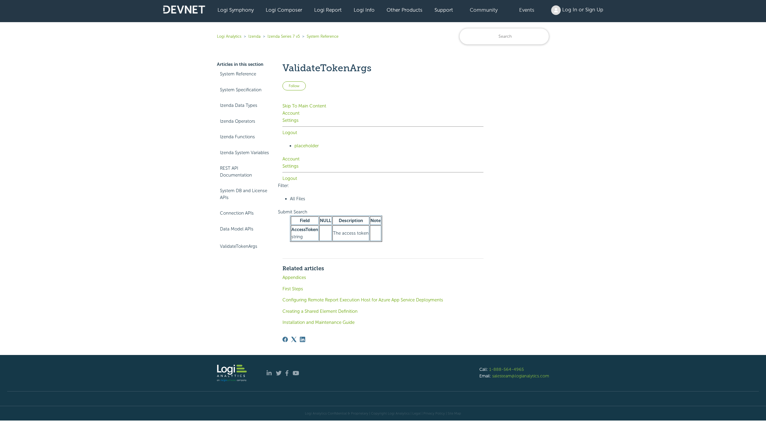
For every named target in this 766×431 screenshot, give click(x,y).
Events (526, 10)
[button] (292, 212)
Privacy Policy (434, 413)
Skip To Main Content (304, 106)
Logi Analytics (229, 36)
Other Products (404, 10)
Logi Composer (284, 10)
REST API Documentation (236, 172)
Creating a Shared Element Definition (320, 311)
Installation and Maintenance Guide (318, 322)
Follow (294, 86)
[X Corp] (294, 339)
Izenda (254, 36)
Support (443, 10)
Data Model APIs (236, 229)
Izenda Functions (237, 136)
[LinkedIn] (302, 339)
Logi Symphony (236, 10)
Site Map (454, 413)
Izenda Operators (237, 121)
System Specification (241, 89)
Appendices (294, 277)
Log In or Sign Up (582, 10)
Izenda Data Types (238, 105)
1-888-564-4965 (506, 369)
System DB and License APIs (243, 194)
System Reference (322, 36)
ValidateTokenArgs (238, 246)
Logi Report (328, 10)
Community (484, 10)
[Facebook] (285, 339)
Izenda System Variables (244, 152)
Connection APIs (237, 213)
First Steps (292, 289)
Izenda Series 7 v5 (284, 36)
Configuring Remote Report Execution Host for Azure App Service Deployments (362, 300)
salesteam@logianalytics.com (520, 376)
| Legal (416, 413)
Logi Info (364, 10)
